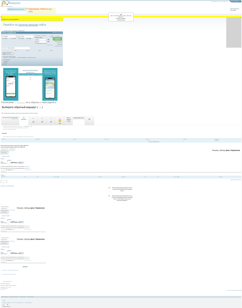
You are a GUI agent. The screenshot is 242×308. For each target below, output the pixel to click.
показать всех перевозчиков (10, 150)
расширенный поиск (58, 45)
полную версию (28, 24)
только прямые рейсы (6, 59)
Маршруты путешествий (14, 296)
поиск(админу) (215, 1)
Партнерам (9, 302)
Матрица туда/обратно (12, 57)
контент (221, 1)
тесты (219, 1)
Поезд (6, 38)
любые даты (5, 62)
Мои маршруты (234, 8)
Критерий (4, 54)
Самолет (14, 38)
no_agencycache (5, 61)
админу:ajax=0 (60, 44)
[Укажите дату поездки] (48, 39)
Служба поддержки (28, 302)
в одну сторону (38, 35)
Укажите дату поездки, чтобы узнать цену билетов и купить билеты (21, 113)
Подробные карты (23, 296)
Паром (30, 38)
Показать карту (15, 118)
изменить (5, 64)
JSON (10, 287)
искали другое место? (21, 102)
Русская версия (19, 302)
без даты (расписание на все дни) (41, 43)
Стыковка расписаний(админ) (21, 57)
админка (224, 1)
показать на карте (6, 156)
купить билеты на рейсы (237, 290)
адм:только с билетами (58, 41)
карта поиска (3, 287)
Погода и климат (30, 296)
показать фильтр (4, 163)
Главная (4, 300)
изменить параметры (18, 30)
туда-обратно (44, 35)
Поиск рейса (54, 32)
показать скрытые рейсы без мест (235, 179)
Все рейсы (4, 152)
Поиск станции (59, 32)
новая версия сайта (18, 9)
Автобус (22, 38)
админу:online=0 (59, 42)
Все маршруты (3, 229)
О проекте (4, 302)
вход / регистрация (235, 1)
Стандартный (5, 57)
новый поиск (7, 30)
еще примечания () (7, 281)
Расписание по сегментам (32, 57)
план (211, 1)
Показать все (27, 166)
